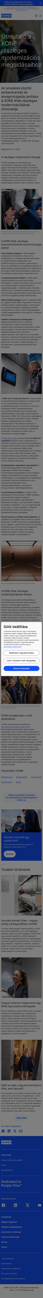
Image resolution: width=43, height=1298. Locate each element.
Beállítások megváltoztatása (21, 653)
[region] (21, 649)
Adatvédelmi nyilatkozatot (12, 647)
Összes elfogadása (21, 668)
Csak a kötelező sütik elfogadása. (21, 661)
